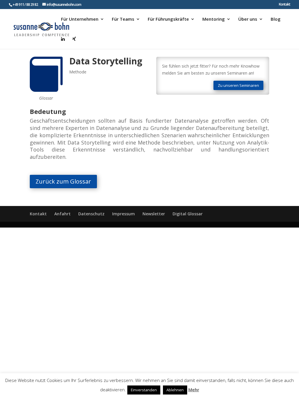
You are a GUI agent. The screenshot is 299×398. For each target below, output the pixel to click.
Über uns (247, 19)
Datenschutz (91, 213)
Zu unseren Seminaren (238, 85)
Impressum (123, 213)
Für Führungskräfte (168, 19)
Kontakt (284, 5)
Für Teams (123, 19)
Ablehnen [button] (175, 389)
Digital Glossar (188, 213)
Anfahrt (62, 213)
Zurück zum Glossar (63, 181)
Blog (276, 19)
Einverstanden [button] (144, 389)
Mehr (193, 389)
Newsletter (153, 213)
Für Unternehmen (79, 19)
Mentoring (213, 19)
